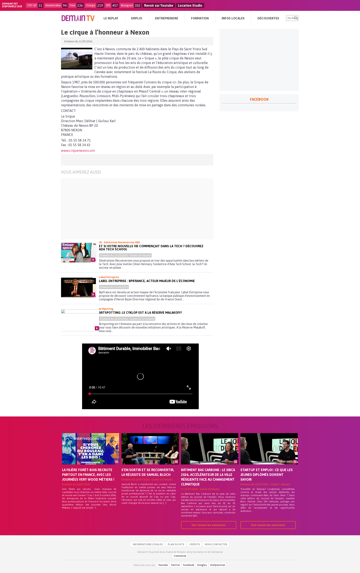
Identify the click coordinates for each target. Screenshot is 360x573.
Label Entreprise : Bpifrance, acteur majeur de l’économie (147, 281)
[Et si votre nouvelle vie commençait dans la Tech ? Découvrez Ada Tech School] (78, 252)
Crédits (194, 544)
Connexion (180, 555)
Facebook (188, 565)
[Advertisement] (140, 209)
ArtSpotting (106, 308)
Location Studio (190, 5)
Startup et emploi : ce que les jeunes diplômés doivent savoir (266, 474)
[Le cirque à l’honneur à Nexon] (76, 58)
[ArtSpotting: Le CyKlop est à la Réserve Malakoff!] (80, 320)
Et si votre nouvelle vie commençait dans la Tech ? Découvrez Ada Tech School (151, 247)
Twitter (175, 565)
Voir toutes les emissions (208, 525)
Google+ (202, 565)
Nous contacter (216, 544)
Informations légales (148, 544)
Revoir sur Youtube (158, 5)
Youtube (163, 565)
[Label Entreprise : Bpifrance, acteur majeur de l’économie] (78, 287)
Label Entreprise (109, 277)
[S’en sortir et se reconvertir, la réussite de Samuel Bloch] (150, 454)
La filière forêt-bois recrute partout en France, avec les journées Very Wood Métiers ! (88, 474)
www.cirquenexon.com (78, 150)
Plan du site (176, 544)
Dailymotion (217, 565)
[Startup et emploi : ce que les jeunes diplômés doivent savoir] (269, 454)
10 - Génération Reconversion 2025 (119, 242)
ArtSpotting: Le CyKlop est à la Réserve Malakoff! (140, 312)
